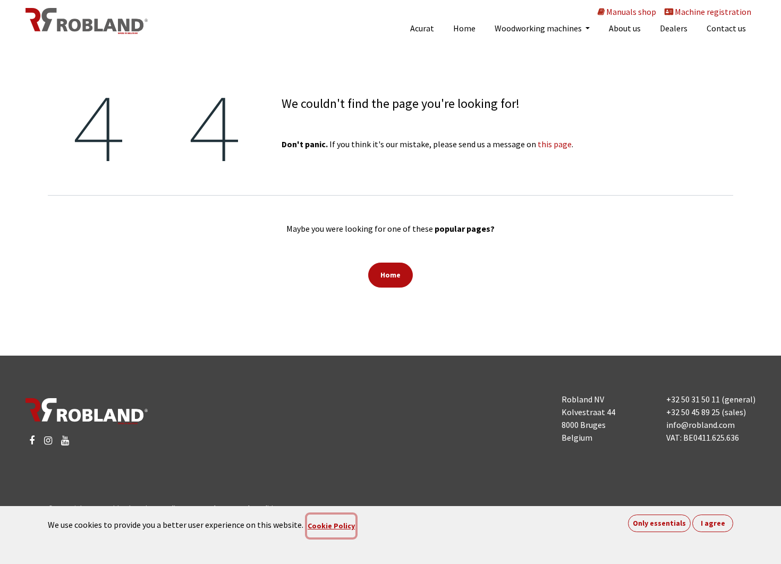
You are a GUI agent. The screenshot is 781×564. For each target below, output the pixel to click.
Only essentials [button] (659, 523)
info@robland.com (700, 424)
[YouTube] (65, 441)
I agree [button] (713, 523)
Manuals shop (630, 11)
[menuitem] (422, 28)
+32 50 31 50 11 (693, 399)
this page (555, 144)
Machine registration (712, 11)
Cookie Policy (331, 526)
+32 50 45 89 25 (693, 412)
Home (390, 275)
